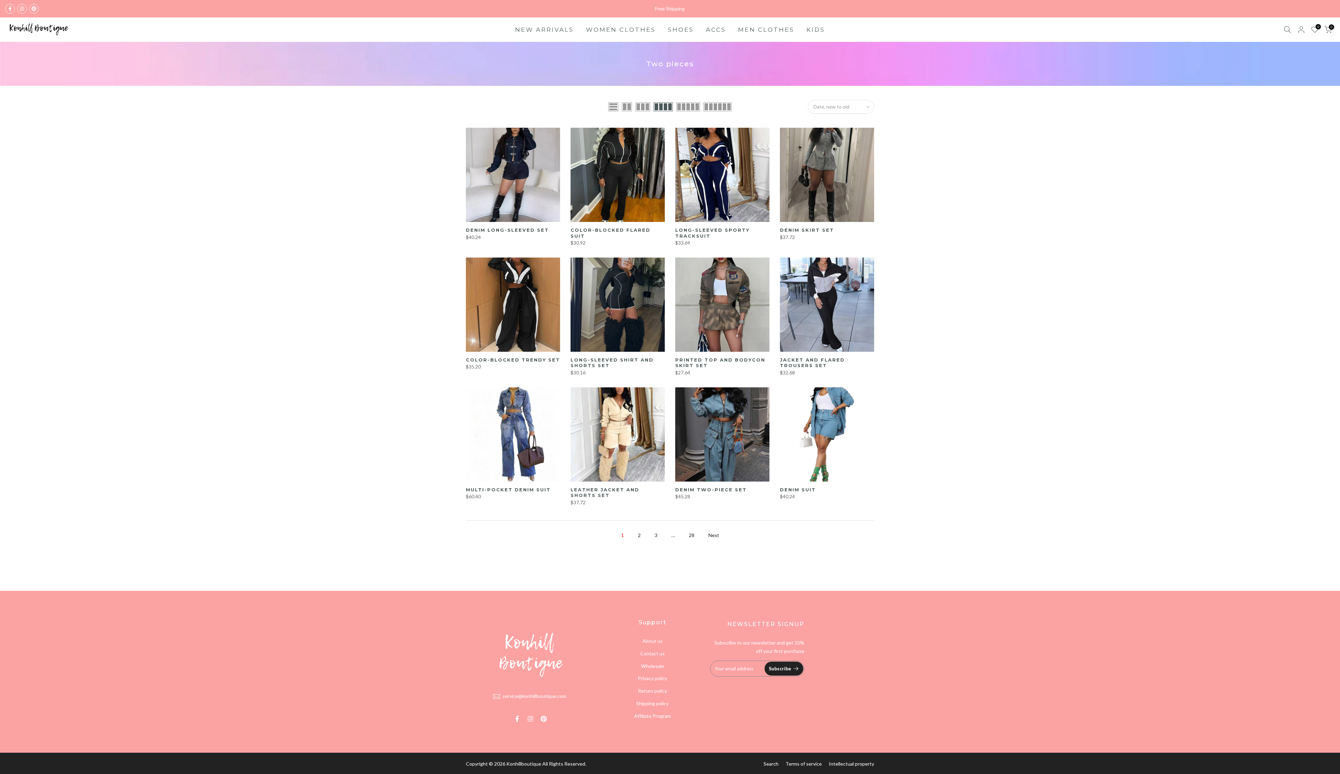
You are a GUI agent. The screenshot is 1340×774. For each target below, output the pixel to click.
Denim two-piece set (711, 489)
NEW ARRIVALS (544, 29)
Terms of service (804, 764)
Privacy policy (652, 678)
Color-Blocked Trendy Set (513, 360)
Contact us (652, 653)
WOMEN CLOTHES (621, 29)
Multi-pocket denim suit (508, 489)
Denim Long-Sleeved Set (507, 230)
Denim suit (798, 489)
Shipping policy (652, 703)
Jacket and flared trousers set (812, 363)
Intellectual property (851, 764)
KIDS (815, 29)
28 (691, 535)
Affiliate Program (652, 716)
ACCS (716, 29)
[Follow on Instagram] (22, 9)
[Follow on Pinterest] (34, 9)
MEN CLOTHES (766, 29)
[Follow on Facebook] (10, 9)
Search (771, 764)
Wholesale (652, 666)
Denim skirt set (807, 230)
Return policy (652, 691)
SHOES (681, 29)
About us (652, 641)
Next (713, 535)
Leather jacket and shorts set (605, 492)
